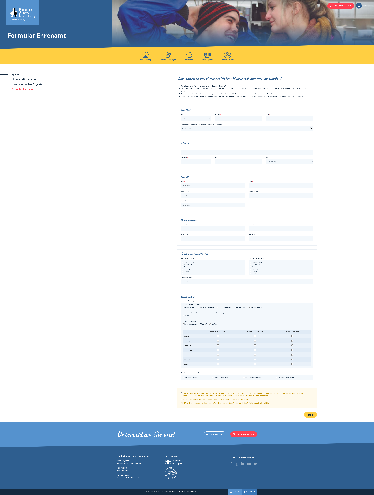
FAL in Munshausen (207, 307)
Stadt (216, 157)
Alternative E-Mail (253, 191)
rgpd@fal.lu (258, 403)
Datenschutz (182, 491)
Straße (182, 148)
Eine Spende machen (342, 6)
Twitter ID (251, 225)
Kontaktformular (245, 457)
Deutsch (187, 267)
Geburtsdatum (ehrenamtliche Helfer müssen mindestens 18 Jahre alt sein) (201, 124)
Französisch (188, 264)
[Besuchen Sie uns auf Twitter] (255, 464)
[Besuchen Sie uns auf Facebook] (231, 464)
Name (267, 114)
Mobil (182, 181)
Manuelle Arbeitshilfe (253, 377)
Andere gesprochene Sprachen (257, 258)
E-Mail (250, 181)
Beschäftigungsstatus (186, 278)
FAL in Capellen (189, 307)
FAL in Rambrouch (225, 307)
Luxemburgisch (189, 262)
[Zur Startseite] (22, 15)
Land (267, 157)
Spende (16, 74)
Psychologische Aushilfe (286, 377)
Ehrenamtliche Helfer (24, 79)
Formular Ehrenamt (23, 89)
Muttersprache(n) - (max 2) (188, 258)
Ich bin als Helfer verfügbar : (188, 301)
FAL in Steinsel (241, 307)
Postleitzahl (184, 157)
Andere (187, 316)
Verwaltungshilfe (190, 377)
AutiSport (214, 324)
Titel (182, 114)
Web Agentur (190, 491)
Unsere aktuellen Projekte (27, 84)
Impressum (175, 491)
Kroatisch (187, 274)
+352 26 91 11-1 (122, 468)
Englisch (187, 269)
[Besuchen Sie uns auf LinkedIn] (242, 464)
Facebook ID (184, 225)
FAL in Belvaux (256, 307)
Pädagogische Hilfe (221, 377)
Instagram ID (184, 234)
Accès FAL (236, 492)
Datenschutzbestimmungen (257, 395)
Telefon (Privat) (185, 191)
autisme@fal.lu (122, 470)
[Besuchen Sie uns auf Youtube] (249, 464)
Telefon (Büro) (185, 201)
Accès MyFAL (250, 492)
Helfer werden (216, 434)
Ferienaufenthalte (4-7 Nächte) (195, 324)
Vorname (217, 114)
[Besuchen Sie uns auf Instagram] (236, 464)
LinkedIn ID (252, 234)
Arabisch (187, 271)
